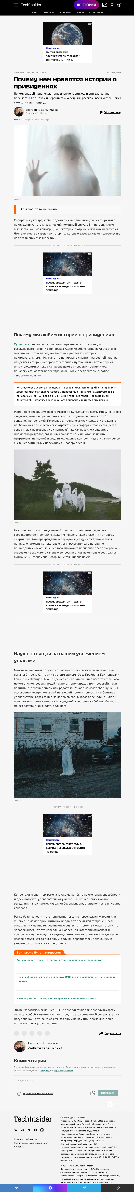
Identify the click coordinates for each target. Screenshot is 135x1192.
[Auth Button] (119, 5)
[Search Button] (112, 5)
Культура (45, 120)
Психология (34, 120)
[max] (42, 1130)
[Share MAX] (50, 1188)
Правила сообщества (25, 1139)
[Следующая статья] (67, 1104)
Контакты (19, 1146)
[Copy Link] (118, 1188)
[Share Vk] (16, 1188)
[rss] (15, 1130)
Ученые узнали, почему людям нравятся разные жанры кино (56, 998)
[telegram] (28, 1130)
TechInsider (31, 4)
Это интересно (22, 73)
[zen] (35, 1130)
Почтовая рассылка (104, 5)
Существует (22, 344)
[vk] (22, 1130)
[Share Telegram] (84, 1188)
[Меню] (16, 5)
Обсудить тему (112, 112)
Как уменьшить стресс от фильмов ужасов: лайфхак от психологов (59, 960)
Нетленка (23, 120)
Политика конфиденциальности (31, 1143)
